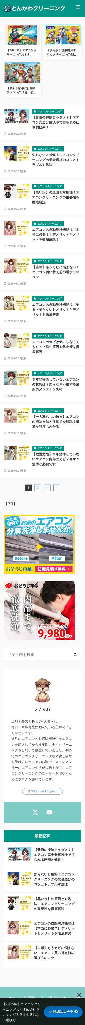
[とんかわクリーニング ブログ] (35, 8)
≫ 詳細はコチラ (61, 1011)
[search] (75, 655)
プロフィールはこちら (41, 791)
